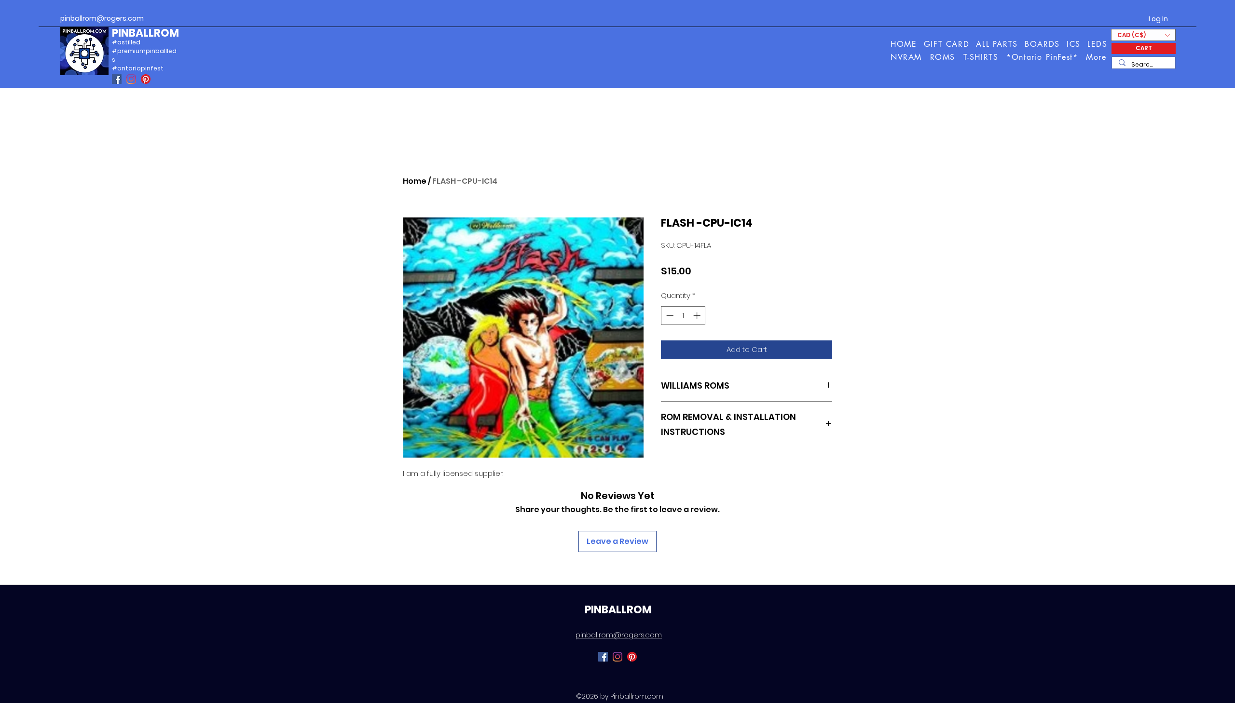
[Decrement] (668, 315)
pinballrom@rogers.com (102, 18)
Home (414, 181)
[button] (1097, 57)
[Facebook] (117, 79)
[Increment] (697, 315)
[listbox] (1143, 35)
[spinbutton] (683, 315)
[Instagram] (131, 79)
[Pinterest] (146, 79)
